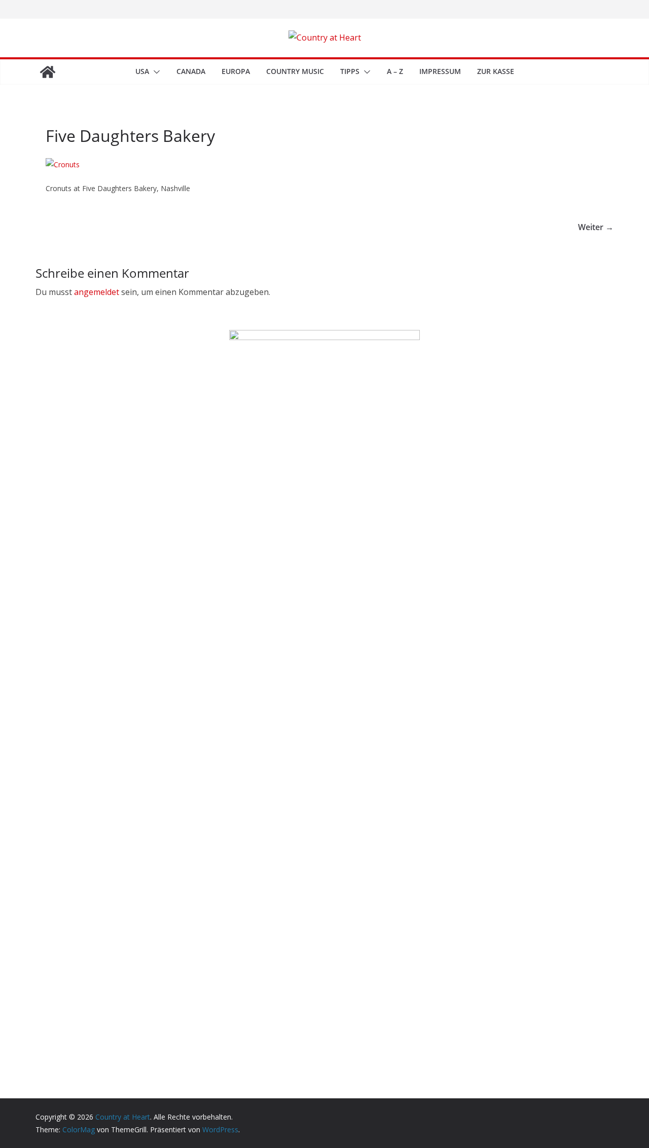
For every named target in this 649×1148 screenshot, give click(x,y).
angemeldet (96, 292)
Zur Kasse (495, 71)
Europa (236, 71)
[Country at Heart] (47, 72)
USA (142, 71)
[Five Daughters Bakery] (63, 164)
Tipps (349, 71)
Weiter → (596, 227)
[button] (154, 72)
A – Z (395, 71)
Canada (190, 71)
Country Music (295, 71)
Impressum (440, 71)
